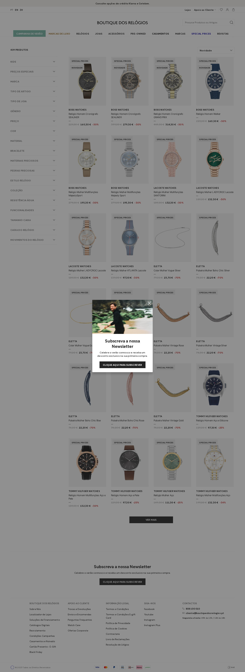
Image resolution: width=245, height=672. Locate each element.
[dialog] (122, 336)
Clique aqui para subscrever (122, 364)
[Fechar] (149, 303)
